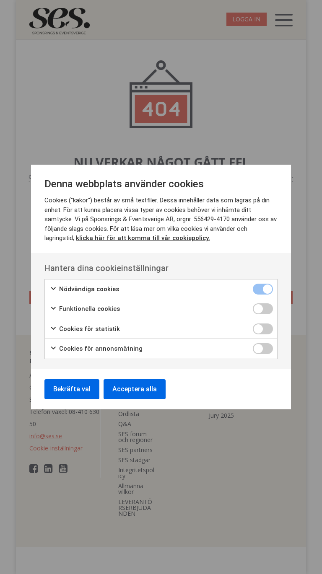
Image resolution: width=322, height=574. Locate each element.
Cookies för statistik (88, 329)
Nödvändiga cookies (88, 289)
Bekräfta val (72, 389)
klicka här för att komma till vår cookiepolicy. (143, 238)
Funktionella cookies (88, 309)
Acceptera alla (134, 389)
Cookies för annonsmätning (100, 348)
